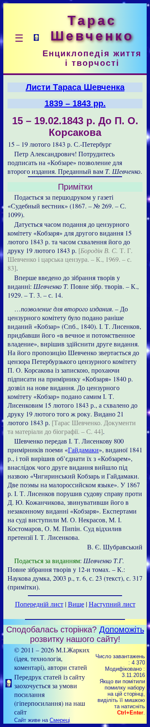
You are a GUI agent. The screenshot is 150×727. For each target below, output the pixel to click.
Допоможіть (121, 629)
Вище (76, 603)
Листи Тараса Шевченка (75, 87)
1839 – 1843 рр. (75, 103)
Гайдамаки (83, 449)
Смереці (60, 720)
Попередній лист (39, 603)
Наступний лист (112, 603)
